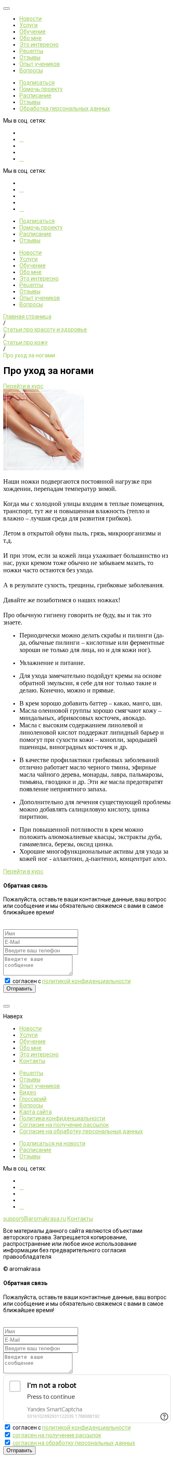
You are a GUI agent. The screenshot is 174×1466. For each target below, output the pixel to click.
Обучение (32, 31)
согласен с (72, 981)
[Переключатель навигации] (6, 8)
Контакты (32, 1061)
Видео (27, 1092)
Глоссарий (33, 1099)
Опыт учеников (39, 64)
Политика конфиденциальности (62, 1118)
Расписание (35, 95)
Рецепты (31, 51)
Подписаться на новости (52, 1143)
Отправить (19, 989)
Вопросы (31, 70)
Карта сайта (35, 1112)
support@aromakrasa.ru (34, 1218)
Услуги (28, 25)
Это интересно (39, 44)
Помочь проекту (41, 89)
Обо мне (30, 38)
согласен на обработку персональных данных (74, 1443)
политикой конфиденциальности (86, 981)
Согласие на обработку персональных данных (81, 1131)
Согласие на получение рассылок (64, 1125)
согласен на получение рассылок (57, 1435)
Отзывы (29, 57)
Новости (30, 18)
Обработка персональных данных (64, 108)
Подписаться (37, 82)
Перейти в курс (23, 386)
